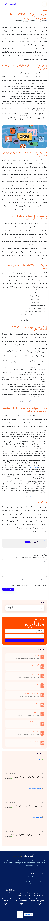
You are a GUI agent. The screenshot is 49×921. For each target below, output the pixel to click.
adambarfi (28, 856)
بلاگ (43, 876)
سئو (33, 878)
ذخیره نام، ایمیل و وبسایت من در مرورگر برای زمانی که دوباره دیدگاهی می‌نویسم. (28, 585)
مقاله (42, 773)
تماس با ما (41, 878)
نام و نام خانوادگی (41, 630)
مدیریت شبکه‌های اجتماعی (30, 882)
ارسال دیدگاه (8, 589)
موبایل (42, 635)
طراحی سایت (30, 876)
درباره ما (42, 881)
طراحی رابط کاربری (32, 467)
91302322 (11, 890)
